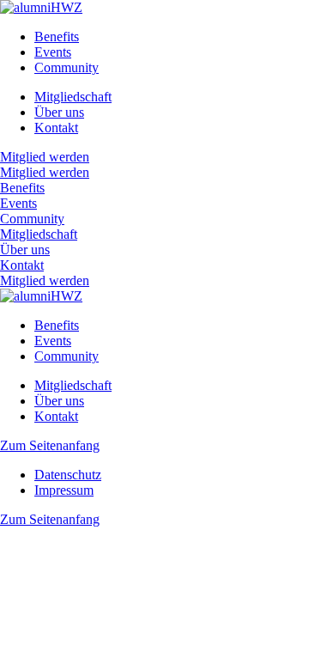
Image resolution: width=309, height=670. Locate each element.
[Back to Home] (41, 7)
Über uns (59, 112)
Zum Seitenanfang (50, 445)
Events (52, 52)
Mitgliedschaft (73, 96)
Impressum (64, 490)
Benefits (56, 36)
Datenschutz (67, 474)
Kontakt (56, 127)
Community (66, 67)
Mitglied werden (44, 156)
